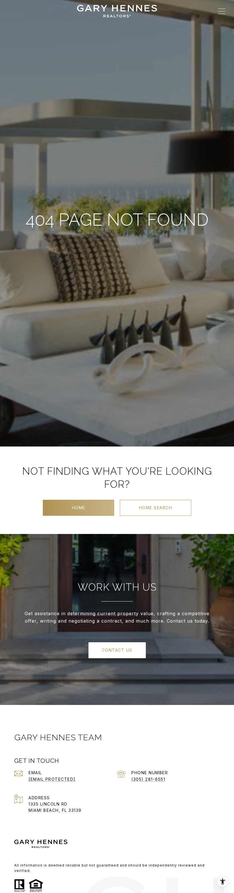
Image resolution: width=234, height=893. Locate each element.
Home (78, 507)
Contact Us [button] (117, 650)
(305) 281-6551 (148, 779)
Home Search (155, 507)
